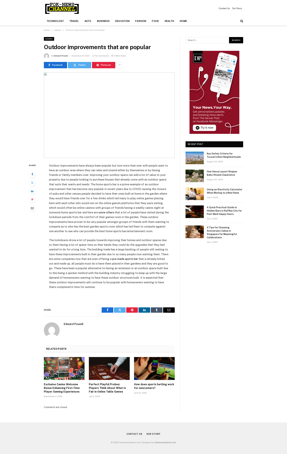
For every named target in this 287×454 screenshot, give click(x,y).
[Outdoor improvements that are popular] (109, 115)
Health (169, 21)
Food (155, 21)
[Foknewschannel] (62, 8)
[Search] (241, 21)
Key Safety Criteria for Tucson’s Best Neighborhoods (224, 155)
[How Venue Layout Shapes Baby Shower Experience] (195, 176)
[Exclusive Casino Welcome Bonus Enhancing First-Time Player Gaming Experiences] (64, 368)
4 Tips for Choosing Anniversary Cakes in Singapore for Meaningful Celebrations (222, 232)
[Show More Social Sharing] (119, 65)
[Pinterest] (32, 199)
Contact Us (224, 8)
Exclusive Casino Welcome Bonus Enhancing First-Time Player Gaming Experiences (62, 388)
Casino (49, 39)
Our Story (237, 8)
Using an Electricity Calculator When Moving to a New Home (224, 191)
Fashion (140, 21)
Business (103, 21)
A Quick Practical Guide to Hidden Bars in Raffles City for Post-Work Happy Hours (224, 210)
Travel (74, 21)
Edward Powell (61, 56)
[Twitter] (32, 182)
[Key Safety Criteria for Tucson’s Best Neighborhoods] (195, 158)
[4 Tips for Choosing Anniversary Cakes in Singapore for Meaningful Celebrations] (195, 232)
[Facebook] (32, 174)
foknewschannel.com (165, 442)
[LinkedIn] (32, 191)
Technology (55, 21)
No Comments (102, 56)
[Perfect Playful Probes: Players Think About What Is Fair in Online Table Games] (109, 368)
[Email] (32, 208)
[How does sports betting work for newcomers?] (154, 368)
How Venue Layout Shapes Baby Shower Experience (222, 173)
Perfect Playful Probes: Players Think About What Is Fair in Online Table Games (107, 388)
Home (183, 21)
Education (122, 21)
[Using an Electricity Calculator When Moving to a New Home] (195, 193)
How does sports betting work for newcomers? (154, 386)
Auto (88, 21)
